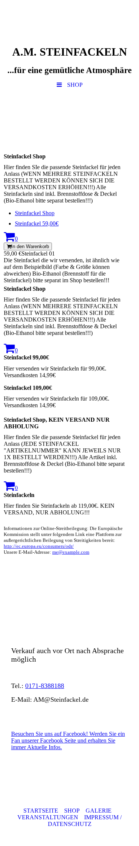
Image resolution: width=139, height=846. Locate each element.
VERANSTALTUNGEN (48, 817)
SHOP (72, 810)
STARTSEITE (40, 810)
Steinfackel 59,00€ (37, 223)
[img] (69, 118)
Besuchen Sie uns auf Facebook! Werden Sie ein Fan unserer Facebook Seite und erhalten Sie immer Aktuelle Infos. (68, 740)
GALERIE (99, 810)
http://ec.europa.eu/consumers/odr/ (39, 546)
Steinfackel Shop (34, 213)
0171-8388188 (44, 685)
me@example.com (70, 552)
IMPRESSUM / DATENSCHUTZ (85, 820)
